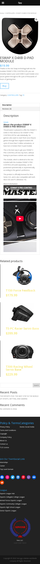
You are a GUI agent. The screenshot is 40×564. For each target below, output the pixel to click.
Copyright (3, 434)
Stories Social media (27, 427)
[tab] (20, 121)
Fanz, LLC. (20, 540)
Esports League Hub (7, 493)
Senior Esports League (8, 511)
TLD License (4, 447)
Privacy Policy (5, 427)
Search (36, 385)
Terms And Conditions (8, 430)
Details (5, 122)
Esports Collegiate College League (12, 497)
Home (2, 13)
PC (24, 95)
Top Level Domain (6, 469)
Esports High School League (10, 507)
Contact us (4, 444)
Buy (4, 85)
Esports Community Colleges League (13, 504)
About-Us (3, 440)
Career (2, 466)
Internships (4, 462)
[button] (36, 20)
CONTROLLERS (10, 13)
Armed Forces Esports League (11, 500)
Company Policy (6, 437)
